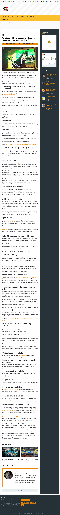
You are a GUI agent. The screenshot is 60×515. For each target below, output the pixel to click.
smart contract (7, 309)
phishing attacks (18, 163)
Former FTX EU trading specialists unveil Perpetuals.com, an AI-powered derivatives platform (29, 459)
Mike (7, 35)
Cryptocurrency (15, 44)
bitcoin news (18, 43)
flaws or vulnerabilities (20, 277)
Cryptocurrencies (7, 44)
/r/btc (5, 43)
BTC (14, 176)
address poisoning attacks (9, 94)
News (16, 16)
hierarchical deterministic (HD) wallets (10, 342)
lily (22, 505)
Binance (9, 43)
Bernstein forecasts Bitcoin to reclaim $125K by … (51, 91)
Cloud (28, 43)
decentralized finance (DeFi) (14, 284)
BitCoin (13, 43)
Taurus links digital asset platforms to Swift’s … (50, 98)
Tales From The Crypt (31, 16)
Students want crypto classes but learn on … (50, 83)
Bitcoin (23, 500)
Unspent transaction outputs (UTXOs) (10, 416)
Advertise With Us (6, 19)
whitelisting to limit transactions (11, 389)
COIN (31, 43)
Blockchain (22, 16)
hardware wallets (22, 355)
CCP (28, 500)
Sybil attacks (10, 221)
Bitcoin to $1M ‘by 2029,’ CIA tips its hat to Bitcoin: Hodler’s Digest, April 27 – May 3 (10, 459)
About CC (4, 16)
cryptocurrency (25, 502)
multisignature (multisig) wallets (11, 400)
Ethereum (33, 502)
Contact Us (10, 16)
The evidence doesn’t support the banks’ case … (51, 76)
